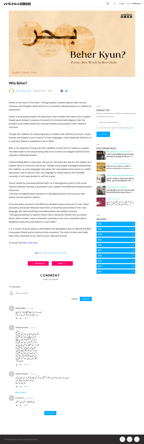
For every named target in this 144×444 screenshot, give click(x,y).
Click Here (32, 242)
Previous (40, 263)
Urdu (45, 253)
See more (50, 413)
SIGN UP (103, 134)
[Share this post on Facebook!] (62, 91)
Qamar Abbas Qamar (23, 91)
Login (121, 3)
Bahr (40, 253)
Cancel (75, 299)
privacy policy (128, 128)
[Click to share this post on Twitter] (67, 91)
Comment (86, 299)
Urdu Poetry (51, 253)
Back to (133, 3)
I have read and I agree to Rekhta (116, 128)
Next (61, 263)
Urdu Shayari (61, 253)
